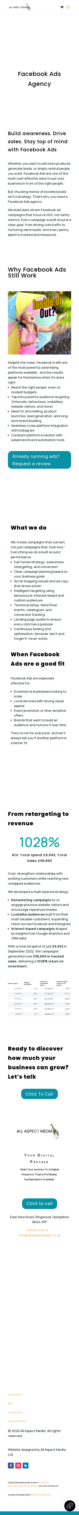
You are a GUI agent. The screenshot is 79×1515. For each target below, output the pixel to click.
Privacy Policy (15, 1394)
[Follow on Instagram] (18, 1465)
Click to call (39, 1203)
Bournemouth (15, 1485)
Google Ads (53, 1506)
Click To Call (39, 1094)
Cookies (38, 1506)
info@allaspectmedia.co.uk (40, 1235)
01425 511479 (37, 1230)
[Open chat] (69, 1505)
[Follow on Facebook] (11, 1465)
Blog (10, 1403)
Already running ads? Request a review (36, 460)
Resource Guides (17, 1421)
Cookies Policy (15, 1412)
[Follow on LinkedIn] (25, 1465)
